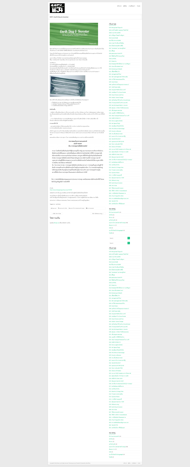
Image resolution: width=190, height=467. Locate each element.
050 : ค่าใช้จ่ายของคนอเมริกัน (117, 79)
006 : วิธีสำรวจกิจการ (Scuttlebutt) (118, 190)
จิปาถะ (111, 217)
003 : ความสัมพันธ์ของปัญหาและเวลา (119, 198)
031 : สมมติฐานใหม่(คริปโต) (116, 126)
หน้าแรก (119, 6)
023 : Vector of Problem (115, 146)
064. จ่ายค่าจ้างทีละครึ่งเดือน (116, 43)
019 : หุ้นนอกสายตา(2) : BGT (116, 157)
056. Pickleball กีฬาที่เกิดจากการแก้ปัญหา (119, 63)
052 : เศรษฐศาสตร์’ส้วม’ (115, 74)
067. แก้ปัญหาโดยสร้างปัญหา (116, 35)
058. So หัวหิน (112, 58)
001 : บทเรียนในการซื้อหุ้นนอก (117, 203)
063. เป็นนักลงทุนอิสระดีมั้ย (116, 45)
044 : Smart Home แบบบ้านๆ (116, 95)
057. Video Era (112, 61)
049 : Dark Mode (113, 82)
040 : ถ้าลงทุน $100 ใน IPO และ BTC (118, 102)
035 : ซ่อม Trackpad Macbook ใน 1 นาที (119, 115)
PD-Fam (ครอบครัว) (114, 212)
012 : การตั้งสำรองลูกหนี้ (115, 175)
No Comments (90, 208)
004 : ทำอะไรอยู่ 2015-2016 (116, 196)
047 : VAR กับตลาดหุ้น (114, 87)
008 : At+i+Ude (56, 213)
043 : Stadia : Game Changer (116, 97)
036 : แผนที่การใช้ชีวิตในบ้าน (116, 113)
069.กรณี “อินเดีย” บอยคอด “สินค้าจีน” (119, 30)
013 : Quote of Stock (114, 172)
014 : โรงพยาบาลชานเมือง (116, 170)
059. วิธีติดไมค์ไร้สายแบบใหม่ (116, 56)
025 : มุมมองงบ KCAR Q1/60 (116, 141)
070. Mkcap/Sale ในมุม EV (115, 27)
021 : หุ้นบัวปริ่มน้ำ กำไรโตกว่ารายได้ (118, 151)
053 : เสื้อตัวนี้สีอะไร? (114, 71)
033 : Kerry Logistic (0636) (115, 120)
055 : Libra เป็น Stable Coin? (116, 66)
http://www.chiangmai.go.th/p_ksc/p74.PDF (61, 190)
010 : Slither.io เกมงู (98, 213)
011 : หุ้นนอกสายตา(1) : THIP (116, 177)
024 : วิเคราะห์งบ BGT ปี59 (116, 144)
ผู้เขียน (125, 6)
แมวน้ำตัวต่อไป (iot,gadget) (116, 230)
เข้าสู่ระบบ (56, 222)
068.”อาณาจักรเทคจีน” (115, 32)
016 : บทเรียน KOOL (114, 164)
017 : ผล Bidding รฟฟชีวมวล (116, 162)
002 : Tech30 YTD (113, 201)
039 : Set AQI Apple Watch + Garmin (118, 105)
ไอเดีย (110, 233)
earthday (58, 204)
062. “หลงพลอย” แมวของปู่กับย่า (117, 48)
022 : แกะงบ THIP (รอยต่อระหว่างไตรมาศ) (120, 149)
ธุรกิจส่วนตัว (112, 220)
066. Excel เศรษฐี (113, 38)
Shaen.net (54, 208)
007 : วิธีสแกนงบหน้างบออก (116, 188)
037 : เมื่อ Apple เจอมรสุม (115, 110)
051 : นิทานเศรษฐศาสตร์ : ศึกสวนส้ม (118, 76)
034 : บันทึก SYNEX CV (115, 118)
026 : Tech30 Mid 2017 (115, 139)
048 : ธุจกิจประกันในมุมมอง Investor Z (119, 84)
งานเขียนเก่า (132, 6)
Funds (138, 6)
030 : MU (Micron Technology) (116, 128)
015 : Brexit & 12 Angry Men (116, 167)
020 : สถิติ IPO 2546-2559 (115, 154)
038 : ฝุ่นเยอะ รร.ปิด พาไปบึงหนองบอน (119, 107)
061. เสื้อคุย (112, 50)
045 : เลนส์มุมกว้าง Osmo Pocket (117, 92)
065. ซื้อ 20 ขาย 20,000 (115, 40)
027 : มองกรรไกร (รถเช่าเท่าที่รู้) (117, 136)
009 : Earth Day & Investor (115, 183)
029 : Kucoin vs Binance (115, 131)
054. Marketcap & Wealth (115, 69)
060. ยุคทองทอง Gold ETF (115, 53)
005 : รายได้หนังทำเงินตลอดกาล (117, 193)
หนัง (110, 227)
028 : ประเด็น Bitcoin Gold (115, 133)
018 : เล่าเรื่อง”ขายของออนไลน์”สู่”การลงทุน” (120, 159)
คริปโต (111, 215)
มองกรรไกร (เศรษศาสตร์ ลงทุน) (77, 208)
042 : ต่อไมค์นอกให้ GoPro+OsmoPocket (119, 100)
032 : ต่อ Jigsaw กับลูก (114, 123)
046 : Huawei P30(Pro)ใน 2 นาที (117, 89)
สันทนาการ (112, 225)
